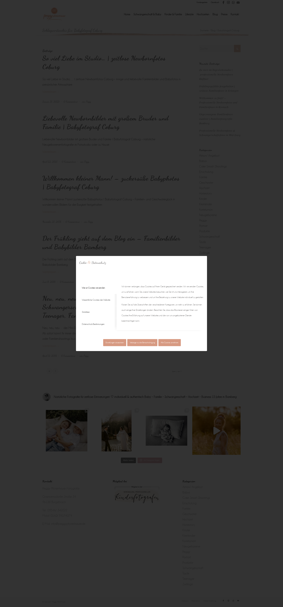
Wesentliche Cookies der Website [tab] (96, 300)
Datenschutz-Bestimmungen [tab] (93, 324)
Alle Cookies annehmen (169, 343)
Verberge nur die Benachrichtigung (142, 343)
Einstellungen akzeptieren (115, 343)
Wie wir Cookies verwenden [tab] (93, 288)
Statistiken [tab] (86, 312)
